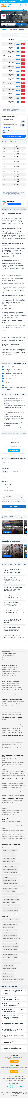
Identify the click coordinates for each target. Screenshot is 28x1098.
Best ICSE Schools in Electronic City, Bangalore (12, 724)
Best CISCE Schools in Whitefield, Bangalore (12, 747)
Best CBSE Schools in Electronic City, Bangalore (13, 706)
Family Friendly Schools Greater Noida (11, 962)
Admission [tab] (4, 29)
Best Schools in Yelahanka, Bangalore (11, 696)
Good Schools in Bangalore (9, 891)
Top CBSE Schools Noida (8, 960)
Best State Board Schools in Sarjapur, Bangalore (13, 762)
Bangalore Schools (20, 894)
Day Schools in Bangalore (8, 655)
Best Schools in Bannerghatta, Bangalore (11, 683)
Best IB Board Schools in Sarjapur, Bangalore (12, 783)
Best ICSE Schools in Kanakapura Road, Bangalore (13, 726)
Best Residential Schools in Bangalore (11, 864)
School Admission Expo (9, 1078)
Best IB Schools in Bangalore (8, 673)
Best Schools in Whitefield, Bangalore (10, 692)
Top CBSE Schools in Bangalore (10, 872)
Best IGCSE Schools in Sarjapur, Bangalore (12, 802)
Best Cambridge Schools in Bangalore (11, 678)
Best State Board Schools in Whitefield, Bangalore (13, 771)
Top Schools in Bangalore (8, 853)
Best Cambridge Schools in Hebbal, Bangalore (13, 836)
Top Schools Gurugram (8, 965)
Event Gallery (21, 1076)
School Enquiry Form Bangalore (10, 924)
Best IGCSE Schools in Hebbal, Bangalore (11, 812)
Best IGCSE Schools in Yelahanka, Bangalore (12, 814)
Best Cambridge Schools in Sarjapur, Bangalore (13, 825)
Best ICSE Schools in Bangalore (9, 669)
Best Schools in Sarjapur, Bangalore (10, 685)
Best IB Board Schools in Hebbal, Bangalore (12, 793)
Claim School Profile (18, 979)
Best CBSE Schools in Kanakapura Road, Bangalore (14, 708)
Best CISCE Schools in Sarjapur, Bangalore (12, 740)
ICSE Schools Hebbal (7, 952)
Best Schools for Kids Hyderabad (10, 954)
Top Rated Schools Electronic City (10, 943)
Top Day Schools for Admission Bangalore (12, 921)
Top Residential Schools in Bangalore (11, 899)
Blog (16, 1076)
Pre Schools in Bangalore (8, 657)
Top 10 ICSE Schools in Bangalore (10, 910)
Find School (14, 1061)
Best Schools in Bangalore (9, 861)
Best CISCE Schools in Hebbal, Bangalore (11, 750)
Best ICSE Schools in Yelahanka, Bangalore (12, 732)
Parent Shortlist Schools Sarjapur (10, 941)
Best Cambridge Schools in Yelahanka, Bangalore (13, 838)
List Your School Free (7, 979)
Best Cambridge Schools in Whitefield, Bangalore (13, 834)
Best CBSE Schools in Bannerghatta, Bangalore (13, 701)
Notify (23, 44)
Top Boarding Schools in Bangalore (11, 905)
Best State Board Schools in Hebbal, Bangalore (13, 773)
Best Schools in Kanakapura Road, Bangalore (12, 689)
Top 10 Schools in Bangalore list (10, 896)
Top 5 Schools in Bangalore (9, 856)
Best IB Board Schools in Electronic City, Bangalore (13, 785)
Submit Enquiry (14, 506)
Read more (23, 427)
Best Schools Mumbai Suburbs (9, 968)
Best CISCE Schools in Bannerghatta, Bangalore (13, 738)
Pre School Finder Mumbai (8, 971)
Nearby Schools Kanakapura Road (10, 946)
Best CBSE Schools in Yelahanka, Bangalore (12, 714)
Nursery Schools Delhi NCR (8, 976)
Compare (10, 24)
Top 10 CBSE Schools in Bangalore (10, 883)
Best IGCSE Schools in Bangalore (9, 676)
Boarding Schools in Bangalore (9, 660)
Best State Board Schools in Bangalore (11, 671)
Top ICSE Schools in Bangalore (10, 877)
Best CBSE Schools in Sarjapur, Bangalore (11, 703)
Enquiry (22, 24)
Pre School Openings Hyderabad (10, 957)
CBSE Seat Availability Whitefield (10, 935)
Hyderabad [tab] (14, 650)
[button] (14, 9)
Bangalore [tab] (6, 650)
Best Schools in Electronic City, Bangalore (11, 687)
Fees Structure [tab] (13, 29)
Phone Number (5, 468)
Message (7, 487)
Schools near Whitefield (8, 894)
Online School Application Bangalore (11, 919)
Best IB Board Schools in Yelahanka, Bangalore (13, 795)
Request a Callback (14, 204)
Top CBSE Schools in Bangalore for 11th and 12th (13, 886)
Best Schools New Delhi (8, 973)
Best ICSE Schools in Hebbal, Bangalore (11, 730)
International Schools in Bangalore (10, 662)
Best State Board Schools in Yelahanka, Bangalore (13, 775)
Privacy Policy (23, 501)
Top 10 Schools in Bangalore (9, 858)
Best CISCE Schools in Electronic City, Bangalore (13, 742)
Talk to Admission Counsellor (9, 982)
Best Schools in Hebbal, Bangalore (10, 694)
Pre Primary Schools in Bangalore (10, 850)
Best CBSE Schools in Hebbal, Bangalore (11, 712)
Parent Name (5, 462)
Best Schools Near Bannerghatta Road (11, 938)
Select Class (5, 481)
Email (3, 475)
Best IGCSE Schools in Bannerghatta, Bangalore (13, 800)
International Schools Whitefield (10, 949)
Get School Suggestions (14, 136)
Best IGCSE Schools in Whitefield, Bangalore (12, 810)
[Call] (2, 24)
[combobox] (5, 471)
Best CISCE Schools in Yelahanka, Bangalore (12, 752)
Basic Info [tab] (21, 29)
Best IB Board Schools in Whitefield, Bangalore (12, 791)
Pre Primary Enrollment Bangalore (10, 930)
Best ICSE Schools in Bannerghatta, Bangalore (12, 719)
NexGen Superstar (20, 1078)
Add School (14, 1071)
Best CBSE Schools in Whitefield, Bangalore (12, 710)
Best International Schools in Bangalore (11, 875)
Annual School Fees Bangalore (10, 932)
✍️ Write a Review (14, 450)
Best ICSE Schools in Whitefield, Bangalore (12, 728)
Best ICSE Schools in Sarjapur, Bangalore (11, 722)
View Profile (6, 532)
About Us (6, 1076)
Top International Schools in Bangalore (11, 907)
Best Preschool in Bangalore (9, 902)
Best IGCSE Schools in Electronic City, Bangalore (13, 805)
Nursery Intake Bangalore (8, 927)
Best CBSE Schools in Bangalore (9, 667)
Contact (11, 1076)
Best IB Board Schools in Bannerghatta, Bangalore (13, 781)
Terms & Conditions (8, 503)
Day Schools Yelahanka (19, 952)
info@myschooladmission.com (9, 1)
